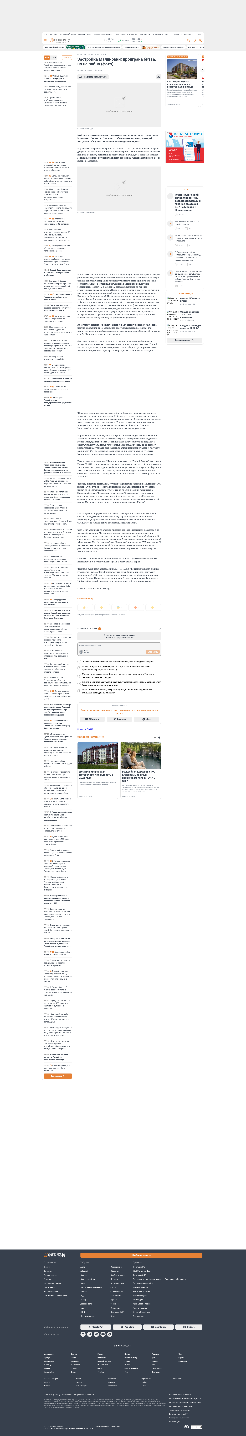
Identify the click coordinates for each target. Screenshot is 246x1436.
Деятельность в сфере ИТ (178, 1414)
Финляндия (115, 1308)
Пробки (124, 40)
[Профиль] (201, 40)
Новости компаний (90, 736)
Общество (115, 1271)
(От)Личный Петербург (143, 1283)
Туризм (113, 1300)
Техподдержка (50, 1275)
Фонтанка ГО (84, 34)
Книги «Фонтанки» (141, 1291)
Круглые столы (140, 1308)
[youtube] (103, 1334)
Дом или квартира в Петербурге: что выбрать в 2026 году (96, 774)
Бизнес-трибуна (87, 1279)
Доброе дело (86, 1304)
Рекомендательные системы (179, 1410)
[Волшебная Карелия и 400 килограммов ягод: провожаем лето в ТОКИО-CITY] (141, 755)
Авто (82, 1267)
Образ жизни (116, 1267)
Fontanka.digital (140, 1295)
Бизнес (83, 1275)
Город (83, 1300)
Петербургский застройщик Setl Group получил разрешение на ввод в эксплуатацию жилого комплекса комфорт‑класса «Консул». (182, 93)
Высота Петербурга (141, 1312)
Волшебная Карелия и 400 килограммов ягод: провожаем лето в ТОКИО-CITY (139, 776)
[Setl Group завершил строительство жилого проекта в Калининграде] (182, 69)
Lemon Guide (144, 34)
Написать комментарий (95, 77)
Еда (82, 1308)
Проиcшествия (117, 1283)
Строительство (117, 1291)
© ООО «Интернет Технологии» (108, 1426)
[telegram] (89, 1334)
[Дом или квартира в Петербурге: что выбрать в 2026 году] (98, 755)
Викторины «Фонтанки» (91, 1287)
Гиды (82, 1295)
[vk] (96, 1334)
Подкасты (115, 1279)
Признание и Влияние (126, 34)
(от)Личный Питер (67, 34)
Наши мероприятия (52, 1283)
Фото (112, 1316)
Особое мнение (117, 1275)
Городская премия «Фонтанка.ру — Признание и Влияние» (159, 1279)
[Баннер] (75, 47)
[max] (83, 1334)
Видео (83, 1283)
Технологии (115, 1295)
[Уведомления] (195, 40)
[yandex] (109, 1334)
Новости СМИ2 (85, 729)
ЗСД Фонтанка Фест (161, 34)
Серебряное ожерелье (103, 34)
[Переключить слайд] (202, 69)
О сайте (47, 1267)
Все (47, 57)
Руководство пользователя (179, 1418)
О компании (49, 1287)
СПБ (54, 57)
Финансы (114, 1304)
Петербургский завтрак (184, 34)
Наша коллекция (140, 1287)
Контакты (48, 1271)
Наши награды (174, 1422)
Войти (86, 653)
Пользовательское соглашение (180, 1395)
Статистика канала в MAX (55, 1295)
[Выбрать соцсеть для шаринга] (158, 76)
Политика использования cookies (181, 1406)
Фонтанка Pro (139, 1267)
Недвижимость (87, 1316)
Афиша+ (84, 1271)
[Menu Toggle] (45, 40)
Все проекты (138, 1316)
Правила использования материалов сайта (185, 1402)
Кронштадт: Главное (142, 1304)
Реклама (47, 1279)
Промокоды (185, 293)
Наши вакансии (51, 1291)
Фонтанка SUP (50, 34)
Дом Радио (138, 1300)
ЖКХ (82, 1312)
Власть (83, 1291)
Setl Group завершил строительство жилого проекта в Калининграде (180, 84)
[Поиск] (188, 40)
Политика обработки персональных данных (185, 1399)
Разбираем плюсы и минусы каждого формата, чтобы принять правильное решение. (97, 783)
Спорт (113, 1287)
